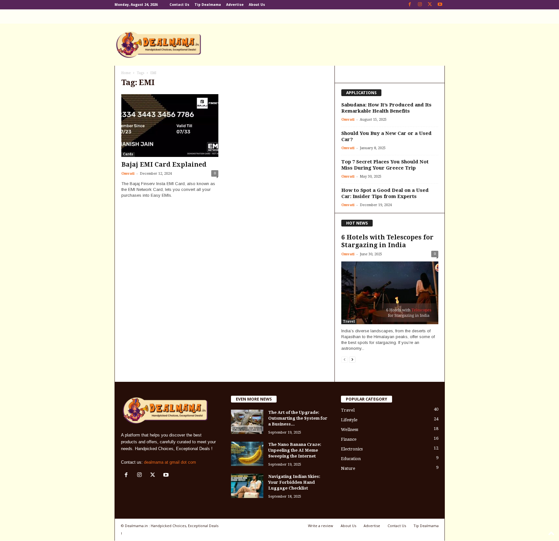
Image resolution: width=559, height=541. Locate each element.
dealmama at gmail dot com (170, 462)
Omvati (128, 173)
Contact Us (179, 5)
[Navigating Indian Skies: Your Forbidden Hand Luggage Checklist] (247, 486)
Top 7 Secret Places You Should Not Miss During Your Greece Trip (385, 165)
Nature (348, 468)
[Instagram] (420, 4)
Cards (128, 154)
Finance (348, 439)
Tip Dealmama (207, 5)
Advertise (235, 5)
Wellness (349, 429)
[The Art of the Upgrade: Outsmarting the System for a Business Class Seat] (247, 422)
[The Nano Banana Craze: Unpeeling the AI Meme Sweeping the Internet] (247, 454)
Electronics (352, 449)
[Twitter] (430, 4)
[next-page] (352, 359)
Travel (349, 321)
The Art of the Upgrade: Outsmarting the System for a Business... (297, 418)
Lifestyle (349, 419)
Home (126, 73)
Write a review (320, 525)
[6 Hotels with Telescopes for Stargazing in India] (389, 292)
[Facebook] (410, 4)
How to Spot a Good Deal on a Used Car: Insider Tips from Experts (385, 193)
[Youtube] (440, 4)
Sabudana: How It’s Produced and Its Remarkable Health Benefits (386, 108)
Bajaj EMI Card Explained (163, 164)
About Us (257, 5)
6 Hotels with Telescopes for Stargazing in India (387, 241)
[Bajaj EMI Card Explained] (169, 125)
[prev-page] (344, 359)
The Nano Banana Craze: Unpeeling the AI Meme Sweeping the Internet (294, 450)
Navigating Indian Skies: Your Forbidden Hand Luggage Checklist (294, 482)
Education (351, 458)
